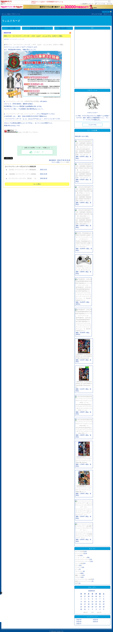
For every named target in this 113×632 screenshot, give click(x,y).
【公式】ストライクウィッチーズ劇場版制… (23, 169)
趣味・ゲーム (7, 3)
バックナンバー (92, 616)
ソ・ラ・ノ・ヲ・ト (81, 557)
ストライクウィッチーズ (82, 559)
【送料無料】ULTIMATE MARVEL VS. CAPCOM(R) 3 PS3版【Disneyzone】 (84, 356)
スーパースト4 (79, 553)
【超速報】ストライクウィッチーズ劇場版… (23, 174)
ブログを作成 (101, 4)
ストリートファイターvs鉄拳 (83, 579)
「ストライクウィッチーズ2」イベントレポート (20, 114)
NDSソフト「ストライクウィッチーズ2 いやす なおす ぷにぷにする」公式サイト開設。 (34, 36)
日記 (8, 14)
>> (86, 4)
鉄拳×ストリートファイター (83, 581)
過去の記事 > (63, 28)
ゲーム (77, 569)
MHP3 (77, 583)
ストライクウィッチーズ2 (17, 39)
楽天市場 (109, 4)
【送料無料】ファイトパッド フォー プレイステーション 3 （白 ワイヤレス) (84, 268)
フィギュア (78, 567)
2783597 (105, 12)
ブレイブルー (79, 571)
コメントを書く (65, 162)
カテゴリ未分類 (79, 551)
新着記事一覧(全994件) (37, 28)
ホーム (4, 14)
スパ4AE (77, 555)
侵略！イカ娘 (79, 575)
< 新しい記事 (11, 28)
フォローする (92, 124)
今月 (92, 612)
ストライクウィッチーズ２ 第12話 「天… (23, 178)
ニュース (77, 573)
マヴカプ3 (78, 577)
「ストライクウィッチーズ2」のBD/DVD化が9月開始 (22, 101)
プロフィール (15, 14)
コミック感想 (79, 563)
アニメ (77, 565)
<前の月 (85, 612)
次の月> (99, 612)
